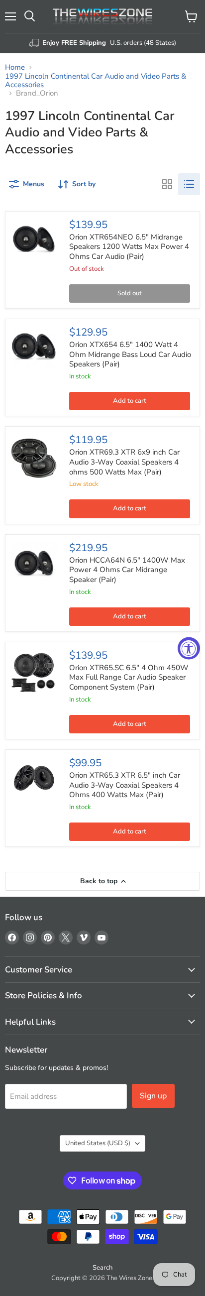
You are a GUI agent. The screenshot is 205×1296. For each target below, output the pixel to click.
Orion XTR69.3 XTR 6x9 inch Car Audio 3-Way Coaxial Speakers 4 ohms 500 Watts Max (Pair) (124, 461)
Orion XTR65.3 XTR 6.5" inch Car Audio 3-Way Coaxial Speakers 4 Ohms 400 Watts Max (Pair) (124, 785)
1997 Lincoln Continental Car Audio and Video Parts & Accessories (95, 81)
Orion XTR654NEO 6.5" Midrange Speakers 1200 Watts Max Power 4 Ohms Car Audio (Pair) (129, 246)
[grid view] (167, 184)
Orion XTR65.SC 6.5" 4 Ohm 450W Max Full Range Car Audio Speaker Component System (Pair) (129, 677)
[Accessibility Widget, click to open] (189, 648)
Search (102, 1267)
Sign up (153, 1095)
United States (97, 1143)
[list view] (189, 184)
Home (15, 67)
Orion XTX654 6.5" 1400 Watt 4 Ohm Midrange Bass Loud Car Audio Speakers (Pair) (130, 354)
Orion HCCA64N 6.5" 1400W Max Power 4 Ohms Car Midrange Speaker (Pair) (127, 570)
